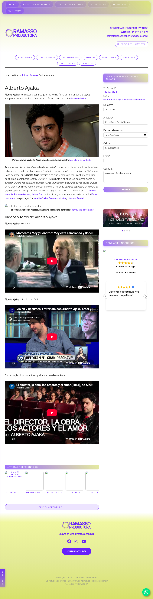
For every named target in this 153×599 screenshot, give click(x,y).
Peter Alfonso (54, 493)
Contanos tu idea (77, 551)
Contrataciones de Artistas (85, 577)
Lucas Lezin (75, 493)
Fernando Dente (34, 493)
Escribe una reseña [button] (125, 272)
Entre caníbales (78, 98)
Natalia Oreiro (41, 198)
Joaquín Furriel (76, 198)
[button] (146, 296)
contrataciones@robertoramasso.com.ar (127, 36)
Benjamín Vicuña (57, 198)
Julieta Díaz (37, 194)
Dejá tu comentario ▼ (52, 507)
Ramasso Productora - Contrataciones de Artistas (21, 33)
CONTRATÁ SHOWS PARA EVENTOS (129, 28)
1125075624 (141, 32)
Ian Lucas (95, 493)
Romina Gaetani (22, 194)
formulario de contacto (80, 160)
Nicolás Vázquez (14, 493)
